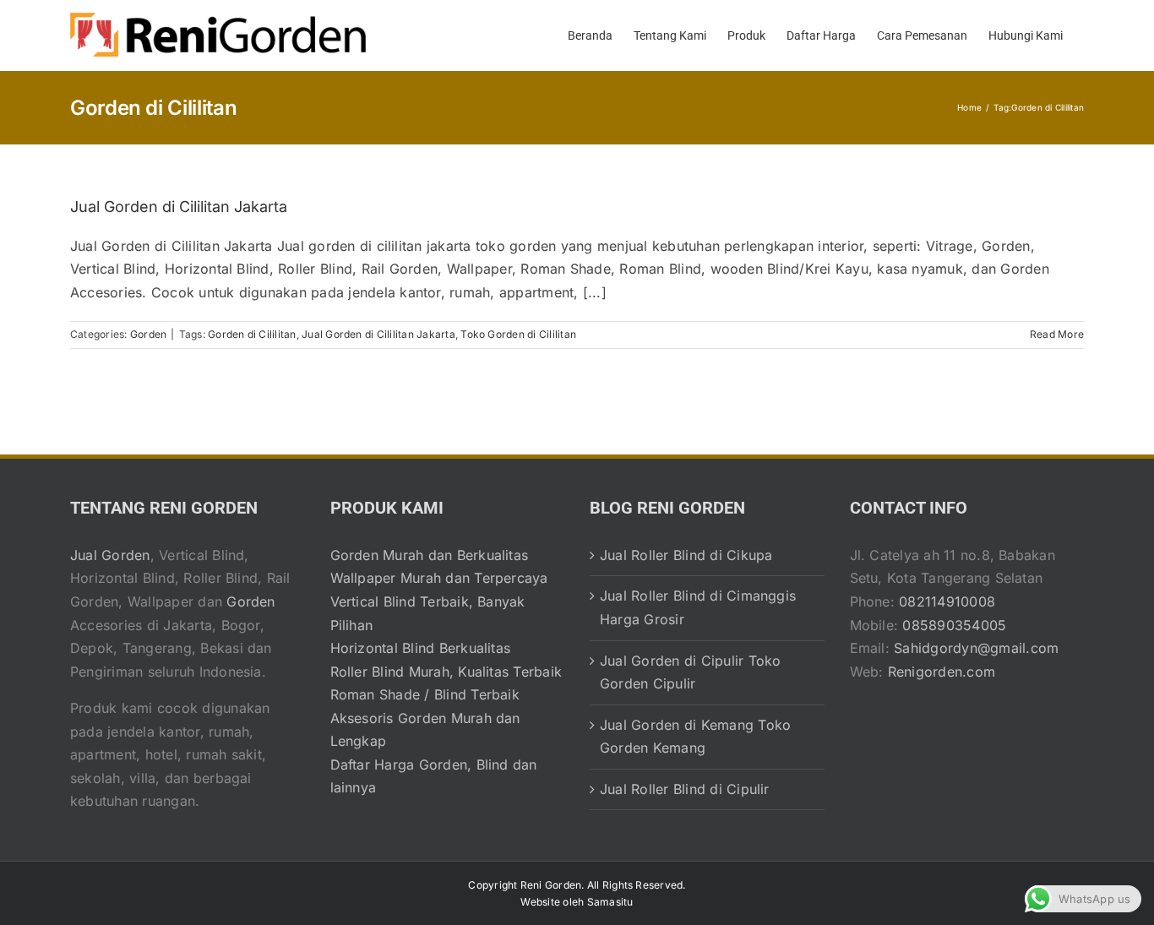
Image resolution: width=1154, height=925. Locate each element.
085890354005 (954, 625)
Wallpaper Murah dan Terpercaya (439, 577)
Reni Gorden (551, 885)
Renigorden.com (941, 671)
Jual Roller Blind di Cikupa (686, 555)
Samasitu (610, 901)
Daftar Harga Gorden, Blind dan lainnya (433, 776)
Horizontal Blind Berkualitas (420, 647)
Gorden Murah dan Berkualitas (429, 555)
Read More (1057, 334)
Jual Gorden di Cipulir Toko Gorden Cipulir (690, 672)
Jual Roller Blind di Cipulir (685, 789)
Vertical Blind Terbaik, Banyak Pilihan (427, 613)
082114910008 (947, 601)
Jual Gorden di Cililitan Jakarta (178, 206)
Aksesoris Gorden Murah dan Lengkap (425, 730)
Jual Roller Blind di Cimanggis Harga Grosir (698, 607)
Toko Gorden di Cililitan (518, 334)
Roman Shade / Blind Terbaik (425, 694)
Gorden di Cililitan (252, 334)
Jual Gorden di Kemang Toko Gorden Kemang (695, 736)
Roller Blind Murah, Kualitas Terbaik (446, 671)
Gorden (148, 334)
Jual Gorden (110, 555)
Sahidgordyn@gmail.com (976, 647)
